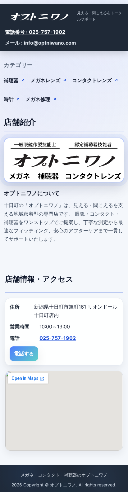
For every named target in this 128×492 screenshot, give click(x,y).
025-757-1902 (57, 338)
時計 (9, 99)
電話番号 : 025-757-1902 (35, 32)
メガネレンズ (45, 80)
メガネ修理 (37, 99)
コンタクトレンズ (92, 80)
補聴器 (11, 80)
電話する (24, 353)
